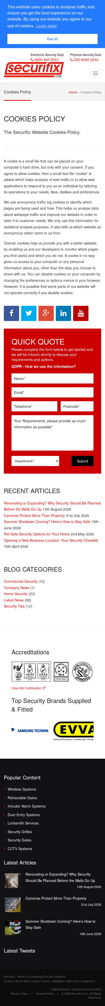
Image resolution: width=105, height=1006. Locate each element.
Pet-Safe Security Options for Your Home (37, 533)
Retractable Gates (22, 797)
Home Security (16, 593)
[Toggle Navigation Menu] (95, 73)
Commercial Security (20, 581)
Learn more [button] (46, 26)
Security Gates (19, 839)
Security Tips (14, 606)
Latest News (14, 599)
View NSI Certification (26, 688)
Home (73, 92)
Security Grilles (20, 831)
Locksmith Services (23, 823)
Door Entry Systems (24, 814)
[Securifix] (34, 70)
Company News (16, 587)
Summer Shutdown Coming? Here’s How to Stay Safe (47, 521)
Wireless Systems (22, 789)
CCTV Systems (20, 848)
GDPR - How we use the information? (43, 366)
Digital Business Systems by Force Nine (76, 989)
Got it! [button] (52, 39)
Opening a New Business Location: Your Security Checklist (51, 540)
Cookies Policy (45, 993)
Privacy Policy (19, 993)
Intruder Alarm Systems (27, 806)
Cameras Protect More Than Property (34, 515)
